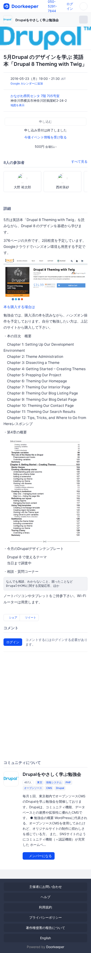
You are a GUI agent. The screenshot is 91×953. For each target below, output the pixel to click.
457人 (28, 782)
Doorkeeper (55, 947)
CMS (49, 788)
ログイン (12, 642)
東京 (39, 782)
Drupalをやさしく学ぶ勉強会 (37, 20)
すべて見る (79, 161)
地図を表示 (17, 105)
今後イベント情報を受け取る (45, 137)
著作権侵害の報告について (45, 928)
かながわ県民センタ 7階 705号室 (35, 96)
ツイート (30, 617)
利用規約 (45, 907)
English (45, 938)
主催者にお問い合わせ (45, 887)
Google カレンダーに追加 (26, 83)
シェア (12, 617)
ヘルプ (45, 897)
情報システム (54, 782)
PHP (68, 782)
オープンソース (33, 788)
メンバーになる (40, 856)
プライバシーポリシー (45, 917)
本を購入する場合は (19, 307)
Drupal (60, 788)
